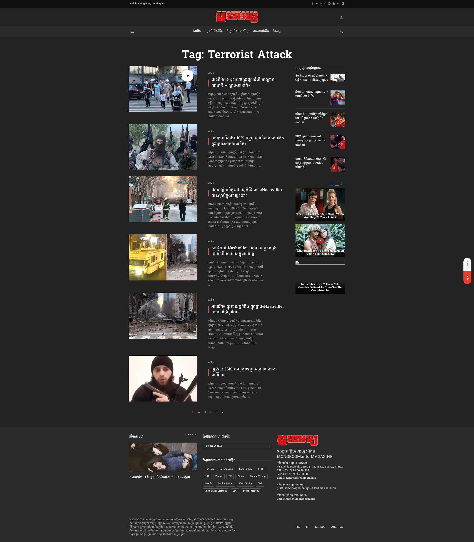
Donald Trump (258, 476)
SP (307, 527)
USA (207, 476)
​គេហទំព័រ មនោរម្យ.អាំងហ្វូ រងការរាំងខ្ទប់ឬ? (147, 3)
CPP (235, 491)
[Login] (341, 17)
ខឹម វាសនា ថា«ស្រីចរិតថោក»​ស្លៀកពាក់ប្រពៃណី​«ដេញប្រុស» (311, 78)
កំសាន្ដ (277, 31)
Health (208, 483)
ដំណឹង (197, 31)
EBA (260, 483)
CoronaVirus (226, 469)
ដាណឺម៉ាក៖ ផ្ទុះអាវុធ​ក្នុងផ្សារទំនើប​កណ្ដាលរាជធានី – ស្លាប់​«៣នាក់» (243, 83)
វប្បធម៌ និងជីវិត (214, 31)
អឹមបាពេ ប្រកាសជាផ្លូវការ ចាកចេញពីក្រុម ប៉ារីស (311, 94)
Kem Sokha (245, 483)
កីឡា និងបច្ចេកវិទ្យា (237, 31)
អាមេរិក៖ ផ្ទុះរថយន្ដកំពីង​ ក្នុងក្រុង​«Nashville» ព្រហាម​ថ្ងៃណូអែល (247, 310)
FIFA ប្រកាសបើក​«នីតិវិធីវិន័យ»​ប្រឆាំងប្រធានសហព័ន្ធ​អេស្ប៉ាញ (310, 141)
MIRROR (320, 527)
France (219, 476)
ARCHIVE (337, 527)
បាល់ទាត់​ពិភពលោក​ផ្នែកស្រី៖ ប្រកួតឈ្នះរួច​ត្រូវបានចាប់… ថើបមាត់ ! (310, 163)
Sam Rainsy (245, 469)
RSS (298, 527)
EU (230, 476)
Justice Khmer (225, 483)
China (241, 476)
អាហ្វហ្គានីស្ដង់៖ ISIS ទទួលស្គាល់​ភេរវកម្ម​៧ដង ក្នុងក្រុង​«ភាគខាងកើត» (247, 141)
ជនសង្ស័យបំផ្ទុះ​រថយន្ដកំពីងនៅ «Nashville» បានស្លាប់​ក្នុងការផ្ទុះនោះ (246, 193)
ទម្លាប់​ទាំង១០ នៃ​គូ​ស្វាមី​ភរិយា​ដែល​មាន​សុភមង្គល (159, 477)
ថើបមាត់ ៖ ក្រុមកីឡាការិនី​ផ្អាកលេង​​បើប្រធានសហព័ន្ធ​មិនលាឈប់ (311, 118)
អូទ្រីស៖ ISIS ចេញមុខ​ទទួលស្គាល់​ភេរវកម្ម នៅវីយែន (244, 372)
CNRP (261, 469)
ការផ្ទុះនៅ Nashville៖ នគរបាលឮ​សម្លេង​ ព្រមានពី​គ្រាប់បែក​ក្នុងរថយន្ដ (244, 251)
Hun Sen (209, 469)
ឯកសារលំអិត (261, 31)
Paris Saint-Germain (216, 491)
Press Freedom (251, 491)
